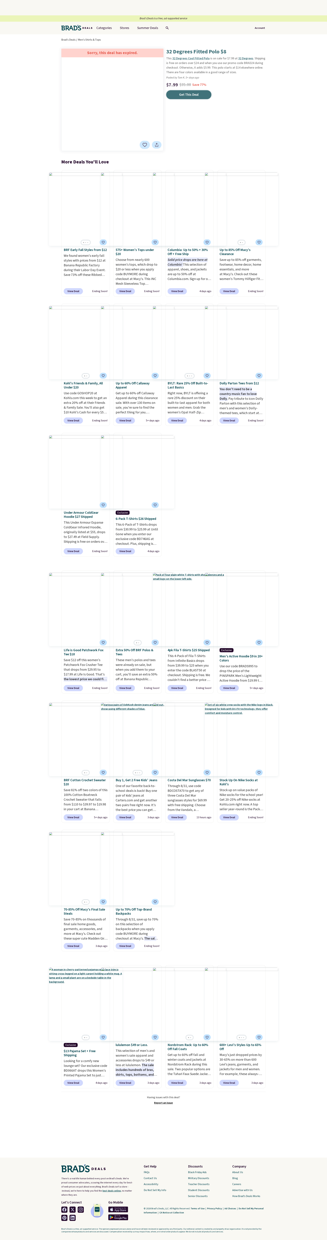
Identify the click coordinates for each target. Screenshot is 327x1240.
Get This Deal (189, 94)
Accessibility (151, 1184)
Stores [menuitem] (124, 28)
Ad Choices (230, 1208)
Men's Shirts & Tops (89, 40)
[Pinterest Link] (64, 1218)
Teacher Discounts (198, 1184)
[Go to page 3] (88, 242)
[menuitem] (147, 28)
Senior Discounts (198, 1196)
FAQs (147, 1172)
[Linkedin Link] (73, 1218)
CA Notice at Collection (171, 1212)
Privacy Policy (214, 1208)
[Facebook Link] (64, 1210)
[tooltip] (145, 145)
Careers (236, 1184)
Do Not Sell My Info (155, 1190)
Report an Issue (163, 1103)
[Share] (156, 145)
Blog (235, 1178)
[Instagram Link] (81, 1210)
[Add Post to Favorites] (103, 242)
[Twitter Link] (73, 1210)
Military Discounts (198, 1178)
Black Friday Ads (197, 1172)
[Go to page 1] (83, 242)
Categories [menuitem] (104, 28)
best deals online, (112, 1191)
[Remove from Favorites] (145, 145)
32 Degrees (245, 58)
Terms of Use (198, 1208)
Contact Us (150, 1178)
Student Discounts (198, 1190)
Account (260, 28)
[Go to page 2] (86, 242)
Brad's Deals (68, 40)
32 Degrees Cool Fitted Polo (191, 58)
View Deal (73, 291)
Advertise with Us (242, 1190)
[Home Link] (78, 28)
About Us (237, 1172)
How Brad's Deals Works (246, 1196)
